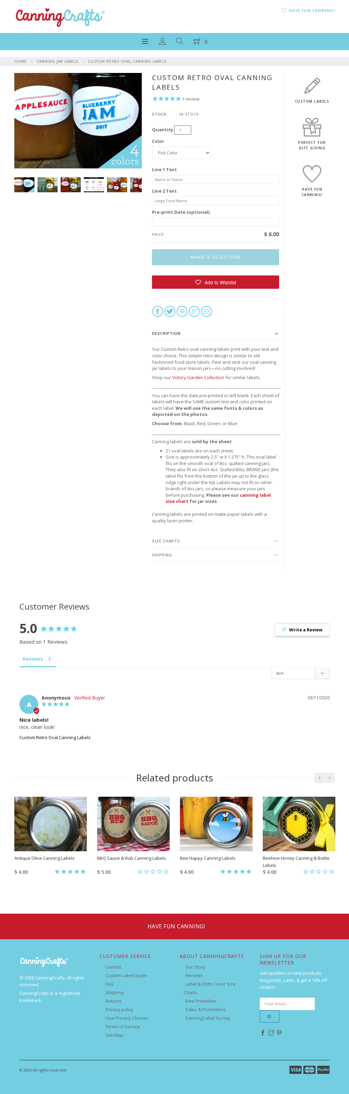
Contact (113, 967)
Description (166, 333)
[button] (215, 282)
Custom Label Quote (126, 975)
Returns (113, 1001)
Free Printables (201, 1001)
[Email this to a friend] (206, 311)
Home (20, 61)
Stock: (160, 114)
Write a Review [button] (305, 630)
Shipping (162, 554)
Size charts (166, 540)
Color (158, 141)
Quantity (162, 129)
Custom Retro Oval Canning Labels (127, 61)
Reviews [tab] (33, 659)
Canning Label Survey (207, 1018)
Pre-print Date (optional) (181, 212)
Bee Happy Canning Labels (208, 858)
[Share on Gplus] (194, 311)
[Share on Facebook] (157, 311)
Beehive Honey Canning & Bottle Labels (296, 861)
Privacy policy (119, 1009)
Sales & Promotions (205, 1009)
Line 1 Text (164, 169)
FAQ (109, 984)
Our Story (195, 967)
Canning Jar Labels (57, 61)
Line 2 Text (164, 191)
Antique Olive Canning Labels (44, 858)
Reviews (194, 975)
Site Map (114, 1035)
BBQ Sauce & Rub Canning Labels (131, 858)
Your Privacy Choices (126, 1018)
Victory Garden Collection (198, 377)
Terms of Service (122, 1026)
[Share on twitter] (170, 311)
